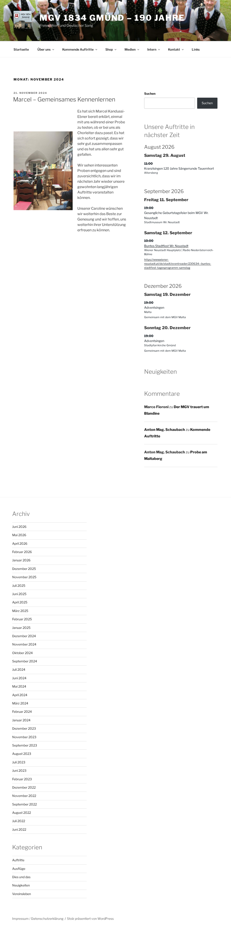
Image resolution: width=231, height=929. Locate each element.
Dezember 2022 (24, 787)
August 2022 (21, 812)
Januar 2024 (21, 720)
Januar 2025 (21, 628)
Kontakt (174, 49)
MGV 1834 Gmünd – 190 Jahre (112, 18)
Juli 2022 (18, 821)
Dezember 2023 (24, 728)
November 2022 (24, 796)
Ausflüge (18, 869)
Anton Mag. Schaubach (164, 429)
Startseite (21, 49)
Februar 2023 (22, 779)
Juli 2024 (18, 669)
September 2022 (24, 804)
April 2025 (19, 602)
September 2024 (24, 661)
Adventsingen (154, 307)
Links (196, 49)
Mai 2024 (19, 686)
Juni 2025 (19, 594)
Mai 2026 (19, 535)
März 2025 (20, 611)
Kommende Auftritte (78, 49)
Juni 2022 (19, 829)
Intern (151, 49)
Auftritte (18, 860)
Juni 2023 (19, 770)
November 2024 (24, 644)
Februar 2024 (22, 711)
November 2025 (24, 577)
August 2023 (21, 754)
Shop (109, 49)
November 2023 (24, 737)
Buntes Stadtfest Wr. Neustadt (166, 246)
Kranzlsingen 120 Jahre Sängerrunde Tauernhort (179, 168)
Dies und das (21, 877)
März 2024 (20, 703)
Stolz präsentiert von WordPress (90, 918)
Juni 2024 (19, 678)
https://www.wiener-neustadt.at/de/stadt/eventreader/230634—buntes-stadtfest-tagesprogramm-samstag (177, 263)
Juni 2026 (19, 527)
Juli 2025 (18, 585)
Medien (130, 49)
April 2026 (19, 543)
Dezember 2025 (24, 569)
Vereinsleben (21, 894)
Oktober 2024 (22, 653)
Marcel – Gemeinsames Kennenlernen (64, 99)
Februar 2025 (22, 619)
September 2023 (24, 745)
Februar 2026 (22, 552)
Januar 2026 (21, 560)
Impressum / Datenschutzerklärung (37, 918)
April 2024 (19, 695)
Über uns (44, 49)
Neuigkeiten (21, 885)
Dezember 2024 (24, 636)
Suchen (149, 93)
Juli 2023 (18, 762)
